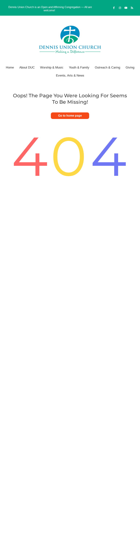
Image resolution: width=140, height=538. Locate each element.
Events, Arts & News (70, 75)
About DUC (27, 67)
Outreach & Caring (107, 67)
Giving (130, 67)
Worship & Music (51, 67)
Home (10, 67)
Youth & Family (79, 67)
